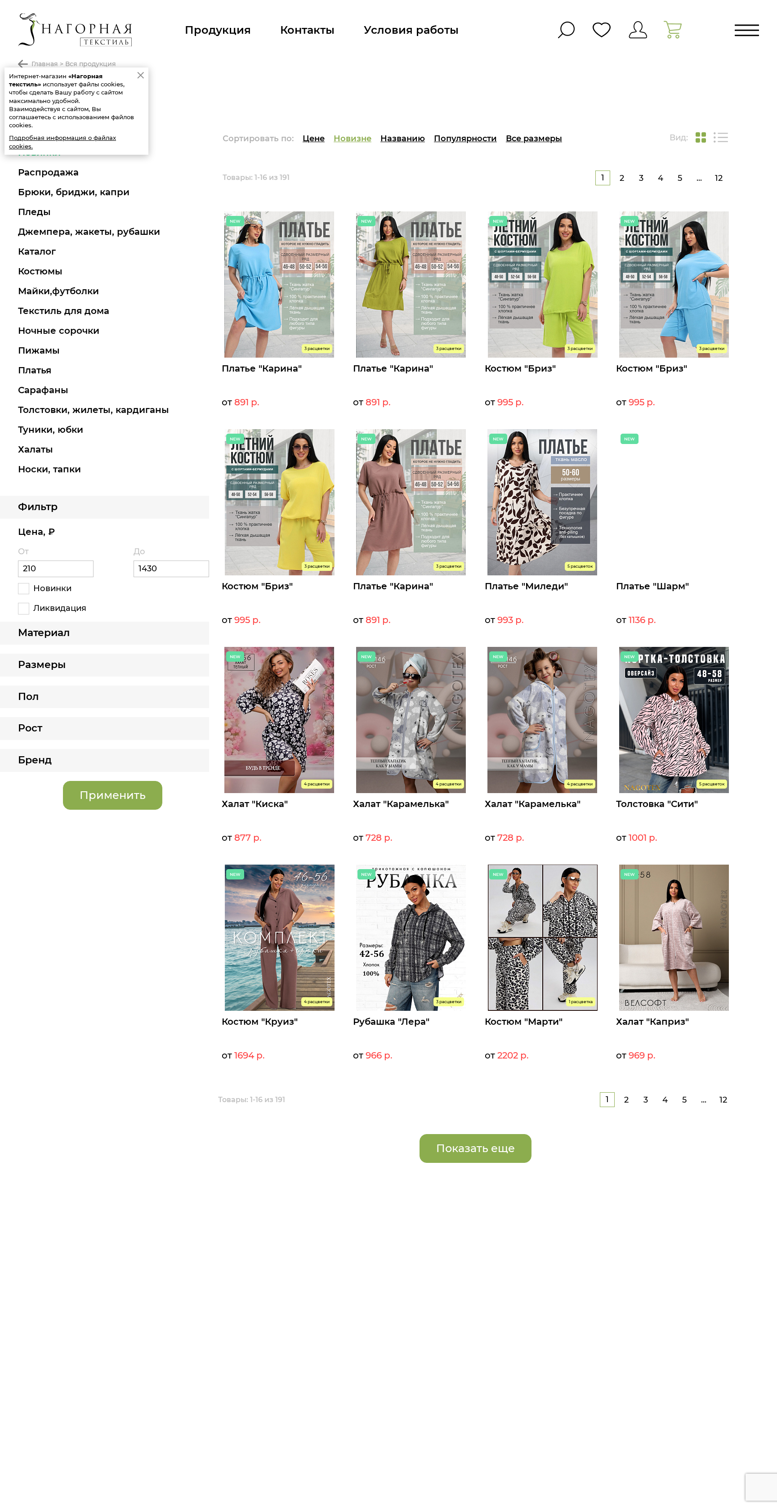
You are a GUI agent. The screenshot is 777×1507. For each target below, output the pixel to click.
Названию (402, 139)
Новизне (352, 139)
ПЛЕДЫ (34, 211)
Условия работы (411, 29)
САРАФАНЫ (43, 390)
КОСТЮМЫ (40, 271)
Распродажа (48, 172)
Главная (44, 64)
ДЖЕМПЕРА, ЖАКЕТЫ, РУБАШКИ (89, 231)
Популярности (465, 139)
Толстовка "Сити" (657, 803)
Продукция (218, 29)
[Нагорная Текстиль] (75, 29)
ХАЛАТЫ (35, 449)
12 (719, 178)
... (699, 178)
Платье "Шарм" (652, 586)
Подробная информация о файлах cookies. (62, 141)
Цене (314, 139)
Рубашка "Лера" (391, 1021)
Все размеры (534, 139)
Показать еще (475, 1148)
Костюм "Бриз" (520, 368)
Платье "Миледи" (526, 586)
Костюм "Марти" (524, 1021)
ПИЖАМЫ (39, 350)
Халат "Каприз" (652, 1021)
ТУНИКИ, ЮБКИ (50, 429)
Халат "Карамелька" (401, 803)
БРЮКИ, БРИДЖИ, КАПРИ (74, 192)
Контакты (307, 29)
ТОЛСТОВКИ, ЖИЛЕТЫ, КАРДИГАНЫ (93, 409)
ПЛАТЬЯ (34, 370)
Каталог (37, 251)
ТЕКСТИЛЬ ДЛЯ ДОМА (63, 310)
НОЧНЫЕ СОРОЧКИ (58, 330)
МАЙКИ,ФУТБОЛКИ (58, 291)
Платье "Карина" (262, 368)
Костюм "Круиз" (260, 1021)
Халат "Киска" (255, 803)
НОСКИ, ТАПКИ (49, 469)
